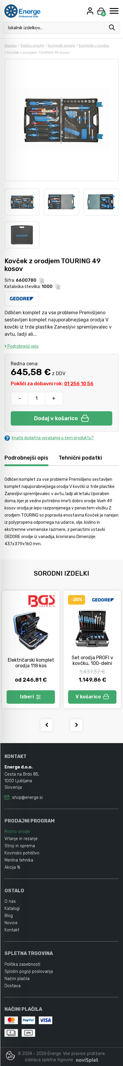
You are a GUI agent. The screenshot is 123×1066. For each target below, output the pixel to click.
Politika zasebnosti (22, 964)
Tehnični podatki (80, 458)
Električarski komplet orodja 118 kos (31, 662)
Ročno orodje (32, 45)
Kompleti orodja (61, 45)
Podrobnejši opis (23, 346)
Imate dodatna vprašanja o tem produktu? (53, 437)
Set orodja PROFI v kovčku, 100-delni (92, 660)
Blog (8, 915)
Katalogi (12, 908)
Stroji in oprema (19, 845)
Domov (10, 45)
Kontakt (11, 930)
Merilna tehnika (18, 860)
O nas (10, 901)
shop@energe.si (27, 797)
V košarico (88, 697)
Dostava (12, 985)
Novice (11, 922)
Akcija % (12, 867)
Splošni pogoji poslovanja (28, 971)
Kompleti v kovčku (94, 45)
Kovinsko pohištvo (21, 853)
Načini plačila (17, 978)
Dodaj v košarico (56, 418)
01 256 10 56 (78, 383)
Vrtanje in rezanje (21, 838)
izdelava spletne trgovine (49, 1059)
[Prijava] (90, 11)
